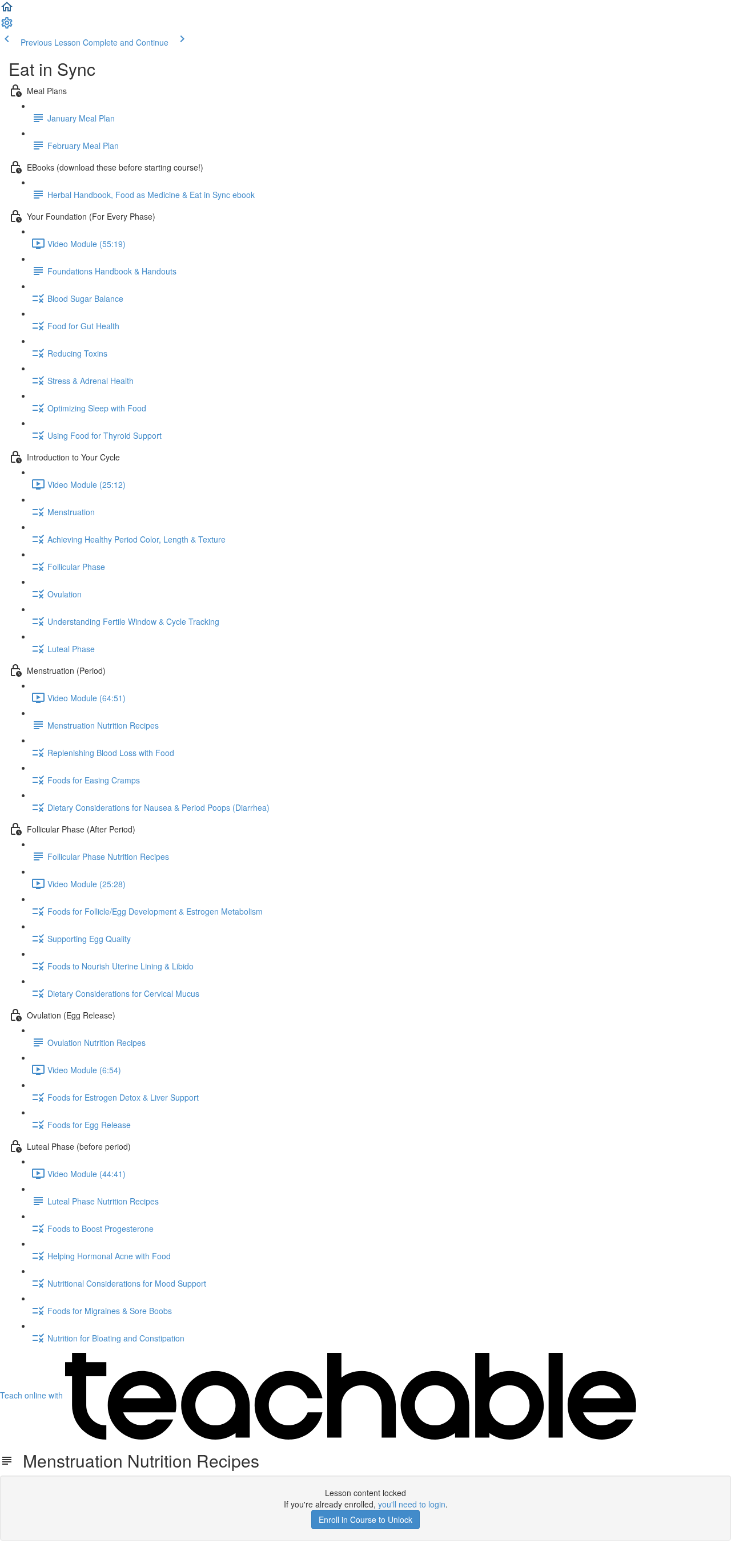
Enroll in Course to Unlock (365, 1519)
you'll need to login (411, 1504)
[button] (7, 10)
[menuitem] (7, 26)
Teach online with (32, 1395)
